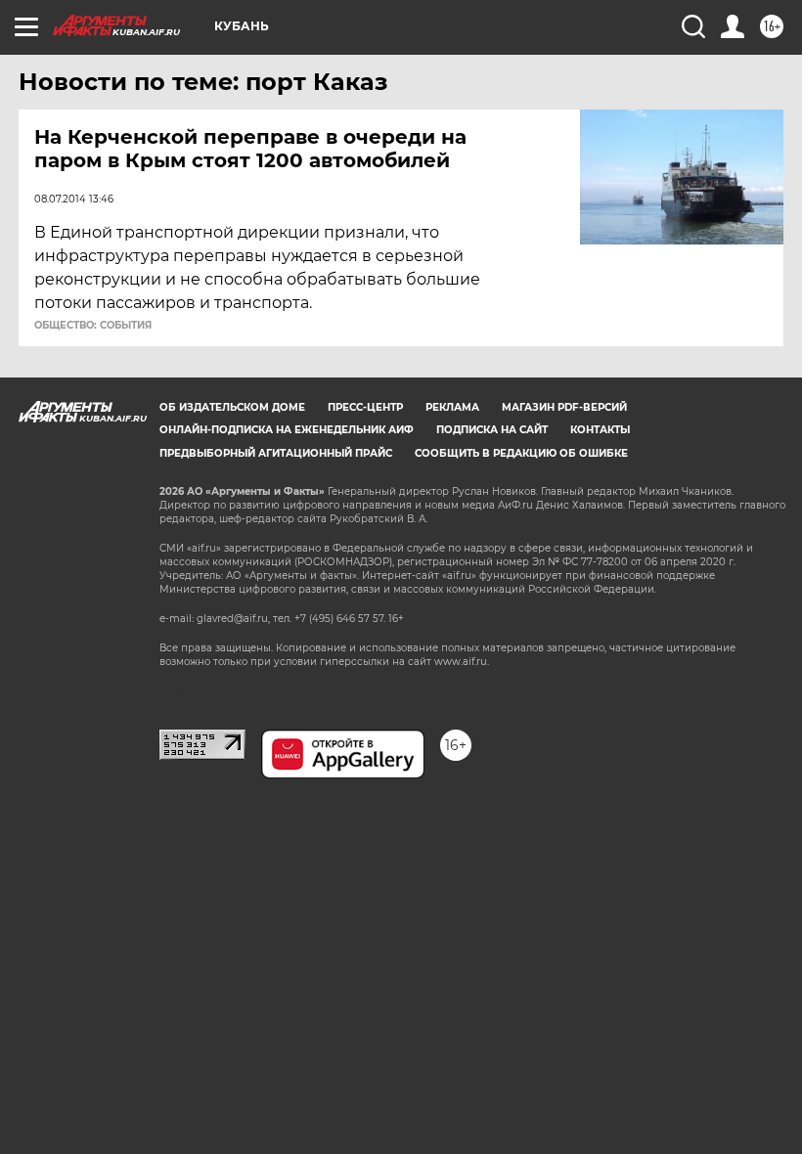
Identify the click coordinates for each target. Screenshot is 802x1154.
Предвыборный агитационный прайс (275, 453)
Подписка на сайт (492, 429)
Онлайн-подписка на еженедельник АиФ (286, 429)
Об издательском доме (232, 407)
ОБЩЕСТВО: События (93, 326)
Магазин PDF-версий (564, 407)
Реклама (452, 407)
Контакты (600, 429)
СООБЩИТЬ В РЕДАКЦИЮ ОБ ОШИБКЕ (521, 453)
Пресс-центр (365, 407)
